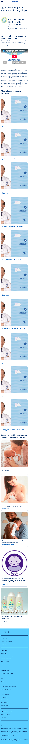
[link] (14, 109)
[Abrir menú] (4, 2)
